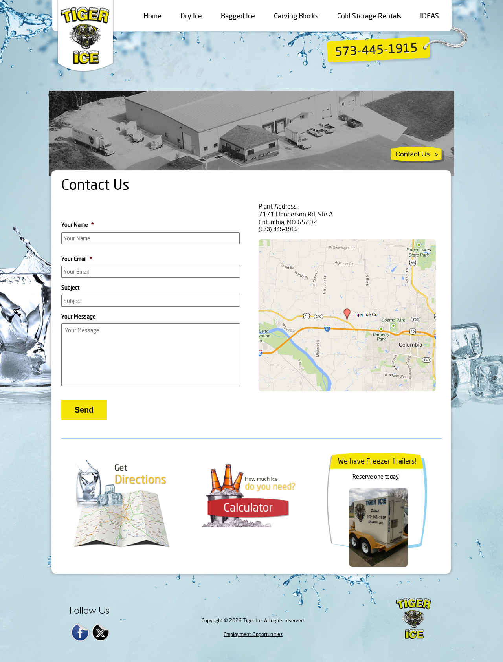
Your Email (76, 258)
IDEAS (429, 15)
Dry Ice (191, 15)
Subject (70, 287)
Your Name (77, 224)
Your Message (78, 316)
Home (152, 15)
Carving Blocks (296, 15)
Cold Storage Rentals (369, 15)
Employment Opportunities (253, 634)
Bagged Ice (238, 15)
